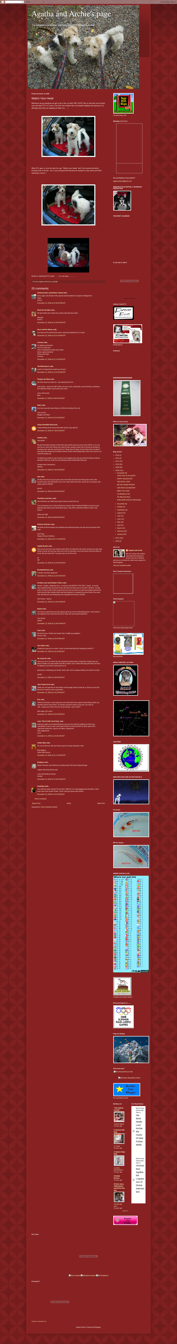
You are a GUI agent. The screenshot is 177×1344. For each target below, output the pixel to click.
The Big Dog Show (123, 497)
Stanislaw (40, 786)
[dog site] (123, 626)
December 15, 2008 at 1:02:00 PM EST (51, 794)
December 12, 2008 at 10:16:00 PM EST (51, 303)
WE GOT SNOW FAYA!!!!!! (126, 485)
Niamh (39, 609)
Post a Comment (40, 799)
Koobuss (40, 762)
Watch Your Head (123, 491)
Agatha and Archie (135, 550)
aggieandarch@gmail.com (122, 181)
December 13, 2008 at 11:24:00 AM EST (51, 576)
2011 (117, 461)
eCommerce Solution (129, 298)
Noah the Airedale (44, 310)
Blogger (98, 1327)
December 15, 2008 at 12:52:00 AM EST (51, 779)
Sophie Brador (42, 546)
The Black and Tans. (44, 498)
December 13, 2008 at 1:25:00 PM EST (51, 639)
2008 (117, 470)
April (119, 525)
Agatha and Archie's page (71, 13)
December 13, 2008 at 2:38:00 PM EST (51, 677)
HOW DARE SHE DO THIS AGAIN (129, 500)
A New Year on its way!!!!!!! (126, 476)
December (121, 473)
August (120, 513)
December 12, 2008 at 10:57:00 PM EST (51, 335)
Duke (39, 405)
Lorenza (40, 342)
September (121, 510)
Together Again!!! (119, 1124)
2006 (117, 541)
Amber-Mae (41, 743)
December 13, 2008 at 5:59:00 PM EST (51, 714)
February (120, 531)
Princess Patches (43, 524)
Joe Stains (41, 646)
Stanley (40, 438)
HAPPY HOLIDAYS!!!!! (124, 479)
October (120, 507)
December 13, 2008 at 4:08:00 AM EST (51, 398)
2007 (117, 538)
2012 (117, 458)
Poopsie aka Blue (43, 379)
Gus (38, 477)
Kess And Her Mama (45, 329)
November (121, 504)
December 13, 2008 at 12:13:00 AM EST (51, 372)
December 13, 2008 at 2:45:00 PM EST (51, 692)
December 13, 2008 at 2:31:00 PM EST (51, 651)
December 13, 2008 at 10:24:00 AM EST (51, 563)
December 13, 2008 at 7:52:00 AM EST (51, 470)
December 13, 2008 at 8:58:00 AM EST (51, 517)
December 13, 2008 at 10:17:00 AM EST (51, 539)
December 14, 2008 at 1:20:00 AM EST (51, 736)
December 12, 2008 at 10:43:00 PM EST (51, 322)
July (119, 516)
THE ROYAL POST (123, 482)
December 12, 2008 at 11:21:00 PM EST (51, 359)
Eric (38, 699)
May (119, 522)
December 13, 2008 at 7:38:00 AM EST (51, 431)
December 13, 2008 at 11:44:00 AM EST (51, 602)
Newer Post (36, 803)
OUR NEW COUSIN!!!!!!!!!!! (126, 488)
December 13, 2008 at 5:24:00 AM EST (51, 418)
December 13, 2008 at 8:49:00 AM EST (51, 491)
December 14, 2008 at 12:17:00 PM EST (51, 755)
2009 (117, 467)
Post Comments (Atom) (49, 807)
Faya (39, 630)
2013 (117, 455)
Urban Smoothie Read (45, 425)
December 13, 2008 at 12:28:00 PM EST (51, 623)
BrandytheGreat (43, 570)
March (119, 528)
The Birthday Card (123, 494)
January (120, 534)
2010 (117, 464)
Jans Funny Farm (43, 684)
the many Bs (42, 658)
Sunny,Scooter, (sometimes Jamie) (50, 293)
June (119, 519)
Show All (125, 1211)
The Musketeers (43, 366)
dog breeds (125, 628)
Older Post (101, 803)
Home (69, 803)
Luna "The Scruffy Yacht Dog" (48, 721)
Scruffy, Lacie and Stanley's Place (49, 583)
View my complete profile (122, 565)
